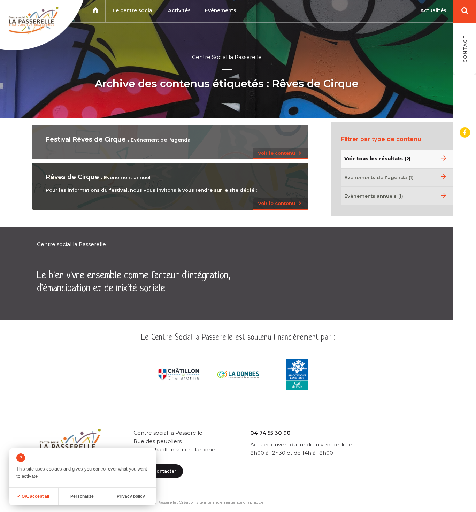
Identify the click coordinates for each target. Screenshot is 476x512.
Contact (465, 49)
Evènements (220, 10)
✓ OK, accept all (33, 496)
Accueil (95, 10)
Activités (179, 10)
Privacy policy (131, 496)
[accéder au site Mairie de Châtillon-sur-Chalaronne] (179, 374)
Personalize (82, 496)
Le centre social (133, 10)
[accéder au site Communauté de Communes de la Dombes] (238, 374)
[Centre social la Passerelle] (33, 22)
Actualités (433, 10)
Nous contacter (158, 471)
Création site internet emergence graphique (221, 502)
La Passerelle (163, 502)
